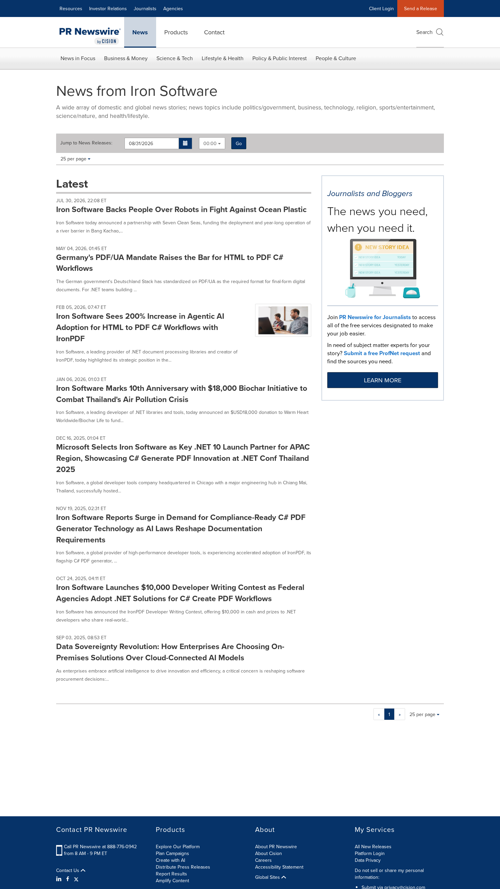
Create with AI (170, 860)
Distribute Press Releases (183, 867)
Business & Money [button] (126, 58)
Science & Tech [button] (174, 58)
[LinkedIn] (59, 878)
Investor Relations (108, 8)
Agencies (173, 8)
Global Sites (268, 877)
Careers (263, 860)
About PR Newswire (276, 846)
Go (239, 143)
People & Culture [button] (336, 58)
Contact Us (68, 870)
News (140, 32)
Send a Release (420, 8)
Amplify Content (172, 880)
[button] (185, 143)
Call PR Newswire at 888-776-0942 (100, 846)
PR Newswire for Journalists (375, 317)
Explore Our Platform (178, 846)
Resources (71, 8)
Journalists (145, 8)
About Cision (268, 853)
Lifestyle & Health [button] (223, 58)
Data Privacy (368, 860)
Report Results (171, 873)
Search (424, 32)
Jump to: (86, 142)
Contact (214, 32)
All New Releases (373, 846)
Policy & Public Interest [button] (279, 58)
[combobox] (212, 143)
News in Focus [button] (78, 58)
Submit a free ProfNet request (382, 353)
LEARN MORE (382, 380)
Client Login (381, 8)
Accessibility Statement (279, 867)
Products (176, 32)
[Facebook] (68, 878)
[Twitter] (76, 878)
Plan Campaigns (172, 853)
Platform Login (370, 853)
